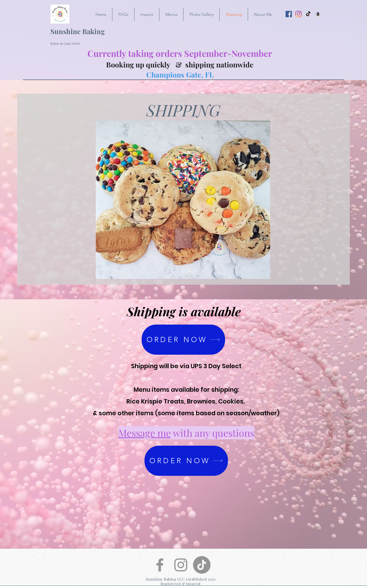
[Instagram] (298, 14)
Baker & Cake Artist (65, 43)
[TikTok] (308, 14)
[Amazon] (318, 14)
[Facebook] (289, 14)
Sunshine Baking (77, 31)
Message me (144, 432)
